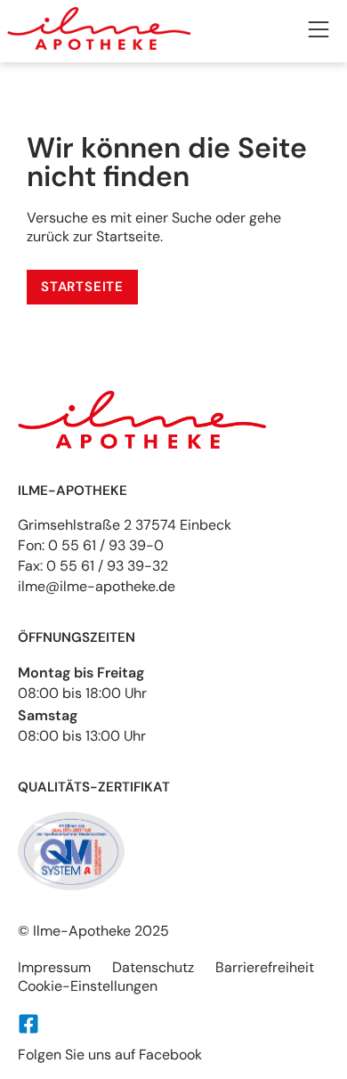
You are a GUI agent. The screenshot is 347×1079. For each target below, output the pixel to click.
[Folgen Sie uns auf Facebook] (28, 1023)
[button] (318, 31)
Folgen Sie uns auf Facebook (110, 1054)
